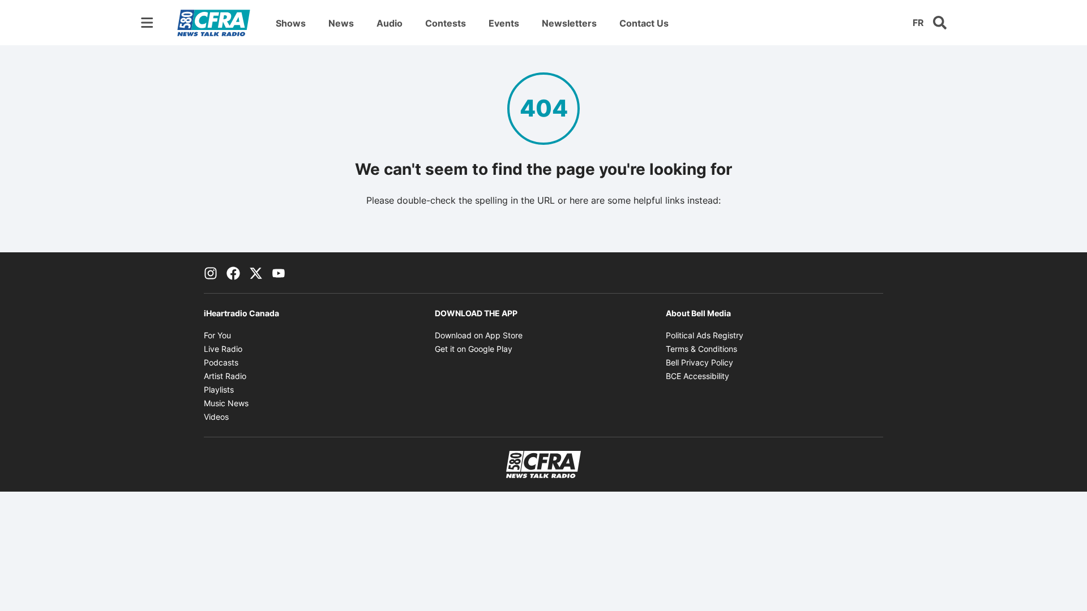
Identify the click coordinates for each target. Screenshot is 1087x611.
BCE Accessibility (697, 376)
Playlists (219, 389)
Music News (226, 403)
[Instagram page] (210, 272)
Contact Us (644, 23)
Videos (216, 416)
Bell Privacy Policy (699, 362)
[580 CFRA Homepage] (214, 22)
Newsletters (569, 23)
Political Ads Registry (704, 335)
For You (217, 335)
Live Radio (223, 349)
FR (918, 22)
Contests (445, 23)
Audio (389, 23)
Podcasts (221, 362)
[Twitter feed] (256, 272)
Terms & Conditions (701, 349)
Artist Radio (225, 376)
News (341, 23)
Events (504, 23)
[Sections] (147, 22)
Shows (291, 23)
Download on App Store (479, 335)
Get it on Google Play (473, 349)
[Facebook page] (233, 272)
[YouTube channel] (278, 272)
